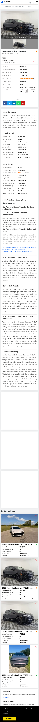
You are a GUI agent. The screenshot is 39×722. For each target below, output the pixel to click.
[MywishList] (34, 2)
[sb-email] (23, 103)
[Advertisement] (19, 412)
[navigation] (19, 33)
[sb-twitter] (9, 103)
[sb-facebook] (5, 103)
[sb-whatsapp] (18, 103)
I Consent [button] (9, 718)
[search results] (31, 2)
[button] (37, 2)
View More (5, 713)
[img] (19, 25)
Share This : (19, 99)
